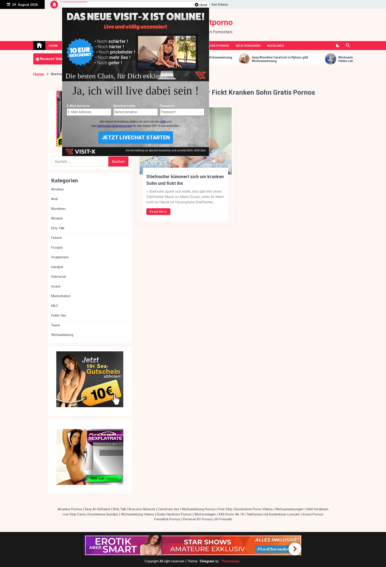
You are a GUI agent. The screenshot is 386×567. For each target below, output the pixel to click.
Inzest (55, 286)
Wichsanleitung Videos (137, 514)
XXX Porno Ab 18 (231, 514)
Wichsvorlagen (205, 514)
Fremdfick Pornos (167, 519)
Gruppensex (60, 257)
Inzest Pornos (312, 514)
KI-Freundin (223, 519)
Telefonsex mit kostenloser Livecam (273, 514)
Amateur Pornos (70, 509)
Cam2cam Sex (168, 509)
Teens (55, 325)
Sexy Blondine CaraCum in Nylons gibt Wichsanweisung (244, 59)
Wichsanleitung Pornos (199, 509)
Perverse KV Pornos (198, 519)
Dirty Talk (57, 228)
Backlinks (275, 45)
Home (53, 45)
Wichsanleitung (62, 335)
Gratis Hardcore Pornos (174, 514)
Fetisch (56, 238)
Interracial (58, 277)
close (203, 5)
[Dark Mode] (338, 45)
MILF (54, 306)
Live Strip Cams (74, 514)
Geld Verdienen (248, 45)
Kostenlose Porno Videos (254, 509)
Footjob (57, 248)
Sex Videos (220, 4)
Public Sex (58, 315)
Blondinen (58, 209)
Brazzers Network (142, 509)
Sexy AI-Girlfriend (97, 509)
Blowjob (57, 218)
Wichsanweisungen (289, 509)
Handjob (57, 267)
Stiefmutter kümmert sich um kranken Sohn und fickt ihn (185, 180)
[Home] (39, 45)
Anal (54, 199)
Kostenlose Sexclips (103, 514)
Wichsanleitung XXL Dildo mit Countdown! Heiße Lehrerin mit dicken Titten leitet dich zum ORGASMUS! (333, 59)
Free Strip (225, 509)
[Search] (348, 45)
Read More (158, 211)
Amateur (57, 189)
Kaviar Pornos (217, 45)
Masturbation (61, 296)
